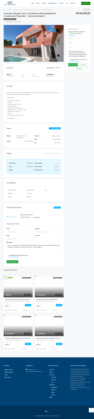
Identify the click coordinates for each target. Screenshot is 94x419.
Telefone (37, 228)
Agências (44, 3)
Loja (52, 382)
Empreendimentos (52, 3)
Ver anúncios (57, 207)
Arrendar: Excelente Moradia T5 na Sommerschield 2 (18, 338)
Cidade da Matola (9, 372)
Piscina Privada (30, 190)
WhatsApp (36, 217)
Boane (6, 374)
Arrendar (6, 19)
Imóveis (38, 3)
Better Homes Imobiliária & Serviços (14, 310)
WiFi (46, 190)
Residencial (52, 384)
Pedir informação (12, 261)
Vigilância (29, 196)
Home (32, 3)
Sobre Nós (61, 3)
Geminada (51, 369)
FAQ (67, 3)
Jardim (9, 196)
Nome (8, 228)
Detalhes (28, 305)
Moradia (53, 389)
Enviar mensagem (73, 64)
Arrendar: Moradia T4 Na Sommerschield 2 (47, 299)
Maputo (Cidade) (9, 369)
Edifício (51, 397)
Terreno (53, 394)
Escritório (53, 379)
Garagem (10, 193)
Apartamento (54, 387)
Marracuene (8, 377)
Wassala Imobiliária (42, 310)
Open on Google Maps (55, 128)
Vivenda (51, 372)
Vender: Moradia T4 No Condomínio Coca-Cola (48, 338)
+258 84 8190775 (25, 217)
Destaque (13, 19)
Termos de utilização (14, 257)
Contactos (72, 3)
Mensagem (9, 242)
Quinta (52, 392)
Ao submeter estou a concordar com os (18, 256)
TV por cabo (30, 193)
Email (8, 235)
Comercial (51, 374)
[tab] (54, 30)
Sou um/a (37, 235)
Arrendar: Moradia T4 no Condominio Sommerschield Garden (20, 299)
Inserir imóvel (85, 3)
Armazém (53, 377)
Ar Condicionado (12, 190)
